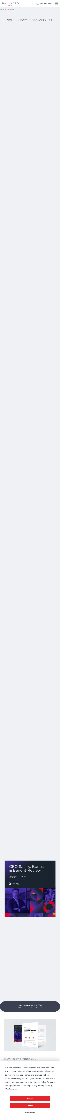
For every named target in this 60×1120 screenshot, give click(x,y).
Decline (30, 1106)
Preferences (30, 1112)
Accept (30, 1099)
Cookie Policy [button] (40, 1082)
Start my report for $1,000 (30, 1006)
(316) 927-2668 (45, 3)
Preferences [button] (11, 1089)
